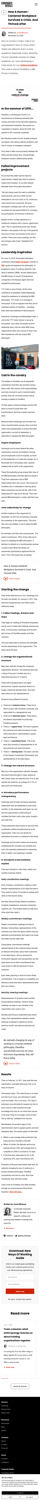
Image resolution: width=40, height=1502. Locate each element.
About (3, 1441)
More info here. (16, 1192)
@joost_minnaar (24, 1235)
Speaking (4, 1405)
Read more (10, 1228)
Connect (9, 1235)
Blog (3, 1427)
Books (3, 1430)
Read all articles (20, 1386)
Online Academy (28, 65)
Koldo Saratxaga (22, 262)
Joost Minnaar (22, 32)
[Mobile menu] (36, 4)
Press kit (4, 1448)
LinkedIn (4, 1458)
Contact (4, 1444)
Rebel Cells (5, 1413)
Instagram (5, 1462)
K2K (3, 265)
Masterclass (6, 1409)
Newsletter (5, 1423)
